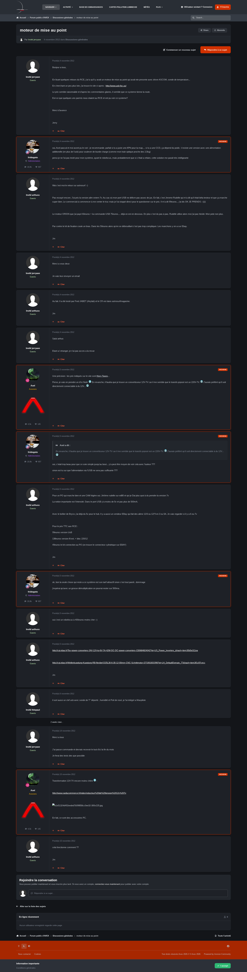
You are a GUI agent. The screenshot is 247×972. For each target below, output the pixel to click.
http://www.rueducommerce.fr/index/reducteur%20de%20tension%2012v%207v (89, 793)
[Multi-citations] (53, 131)
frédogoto (33, 157)
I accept (224, 966)
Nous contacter (24, 954)
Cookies (37, 954)
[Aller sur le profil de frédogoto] (33, 146)
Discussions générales (76, 39)
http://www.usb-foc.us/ (116, 86)
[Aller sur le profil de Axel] (33, 375)
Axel (33, 385)
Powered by (217, 954)
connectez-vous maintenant (107, 884)
